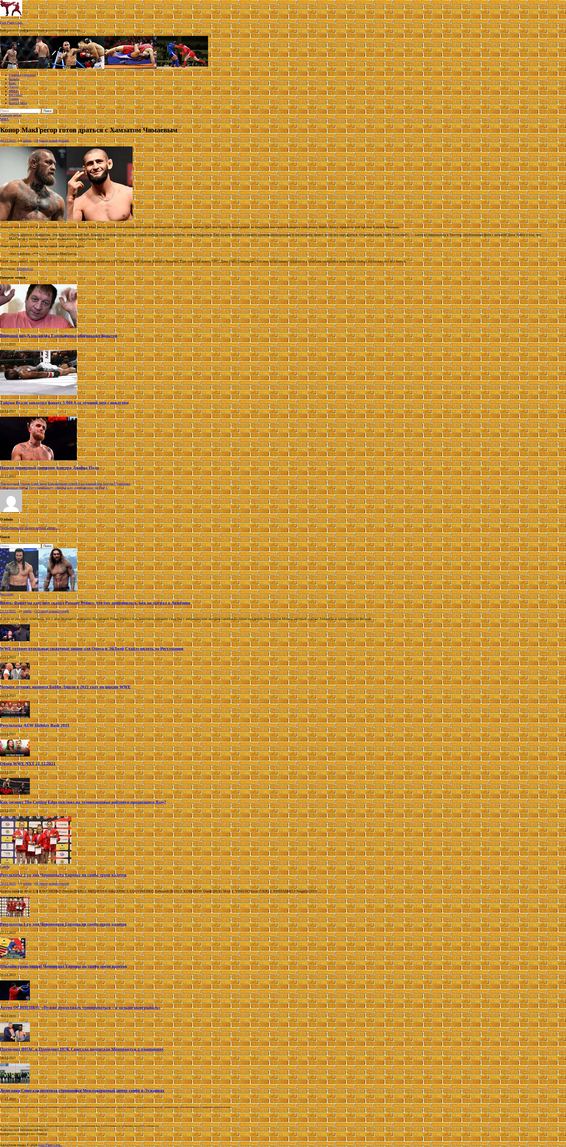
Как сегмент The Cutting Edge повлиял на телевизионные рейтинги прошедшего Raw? (83, 802)
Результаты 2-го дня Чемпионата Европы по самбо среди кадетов (63, 875)
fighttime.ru (25, 269)
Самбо (14, 99)
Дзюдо (14, 87)
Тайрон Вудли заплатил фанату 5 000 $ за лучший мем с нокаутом (64, 402)
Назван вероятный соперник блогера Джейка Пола (49, 467)
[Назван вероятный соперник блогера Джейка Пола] (38, 459)
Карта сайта (18, 103)
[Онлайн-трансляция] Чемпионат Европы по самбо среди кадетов (63, 966)
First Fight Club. (11, 23)
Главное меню (10, 115)
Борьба (14, 79)
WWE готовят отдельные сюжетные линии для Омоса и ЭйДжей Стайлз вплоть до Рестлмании (91, 648)
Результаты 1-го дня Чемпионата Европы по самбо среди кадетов (63, 924)
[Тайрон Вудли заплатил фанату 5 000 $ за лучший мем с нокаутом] (38, 394)
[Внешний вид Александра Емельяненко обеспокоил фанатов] (38, 327)
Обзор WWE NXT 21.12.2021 (27, 763)
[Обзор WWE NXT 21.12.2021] (15, 755)
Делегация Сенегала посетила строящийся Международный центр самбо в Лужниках (82, 1090)
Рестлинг (16, 95)
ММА (13, 91)
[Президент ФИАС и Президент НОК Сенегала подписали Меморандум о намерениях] (15, 1040)
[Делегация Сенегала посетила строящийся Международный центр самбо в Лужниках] (15, 1082)
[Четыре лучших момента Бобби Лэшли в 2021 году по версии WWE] (15, 678)
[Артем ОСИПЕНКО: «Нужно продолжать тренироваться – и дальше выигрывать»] (15, 999)
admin (27, 141)
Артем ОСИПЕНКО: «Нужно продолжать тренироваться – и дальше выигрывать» (80, 1007)
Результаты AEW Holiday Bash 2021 (34, 725)
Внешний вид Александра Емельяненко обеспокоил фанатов (58, 335)
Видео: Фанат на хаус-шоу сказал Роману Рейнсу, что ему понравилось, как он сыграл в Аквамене (95, 602)
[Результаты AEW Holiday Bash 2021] (15, 717)
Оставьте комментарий (51, 141)
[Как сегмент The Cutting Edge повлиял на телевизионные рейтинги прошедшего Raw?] (15, 793)
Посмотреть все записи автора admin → (30, 528)
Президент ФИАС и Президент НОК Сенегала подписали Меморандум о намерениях (82, 1049)
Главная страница (22, 75)
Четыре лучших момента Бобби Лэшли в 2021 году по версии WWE (65, 687)
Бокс (12, 83)
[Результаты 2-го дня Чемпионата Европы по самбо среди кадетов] (35, 862)
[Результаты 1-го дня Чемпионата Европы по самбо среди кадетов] (15, 915)
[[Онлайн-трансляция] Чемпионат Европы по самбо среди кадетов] (12, 957)
